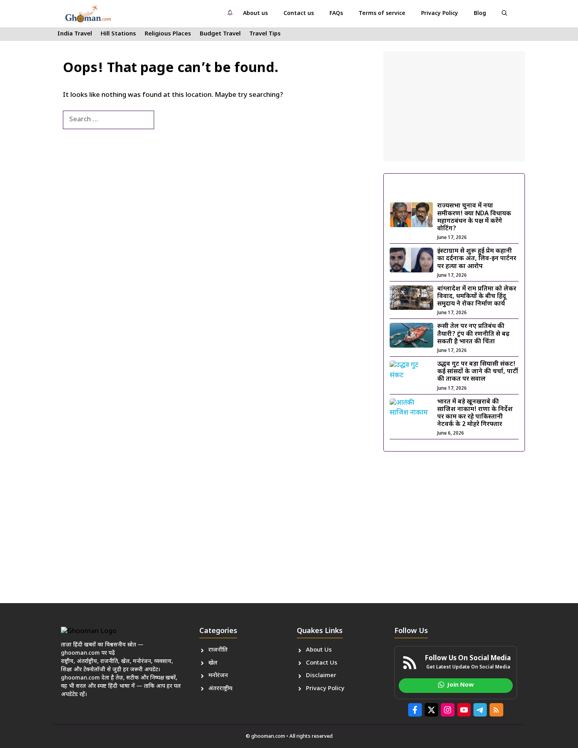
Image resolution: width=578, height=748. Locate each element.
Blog (480, 13)
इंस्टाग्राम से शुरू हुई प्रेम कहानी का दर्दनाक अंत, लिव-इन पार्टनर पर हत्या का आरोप (476, 258)
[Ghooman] (88, 14)
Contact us (298, 13)
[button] (504, 14)
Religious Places (168, 34)
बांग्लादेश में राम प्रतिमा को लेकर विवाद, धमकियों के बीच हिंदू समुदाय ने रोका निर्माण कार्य (476, 296)
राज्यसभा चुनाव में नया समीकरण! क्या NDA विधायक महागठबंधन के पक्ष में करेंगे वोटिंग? (474, 217)
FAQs (336, 13)
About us (255, 13)
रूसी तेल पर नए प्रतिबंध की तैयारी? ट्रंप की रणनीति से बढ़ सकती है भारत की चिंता (473, 334)
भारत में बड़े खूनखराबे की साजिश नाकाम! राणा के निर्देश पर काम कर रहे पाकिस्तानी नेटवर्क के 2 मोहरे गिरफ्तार (475, 413)
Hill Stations (118, 34)
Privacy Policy (439, 13)
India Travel (74, 34)
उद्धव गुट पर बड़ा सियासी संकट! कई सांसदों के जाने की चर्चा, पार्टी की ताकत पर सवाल (477, 371)
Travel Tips (265, 34)
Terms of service (382, 13)
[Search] (167, 120)
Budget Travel (220, 34)
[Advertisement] (454, 106)
